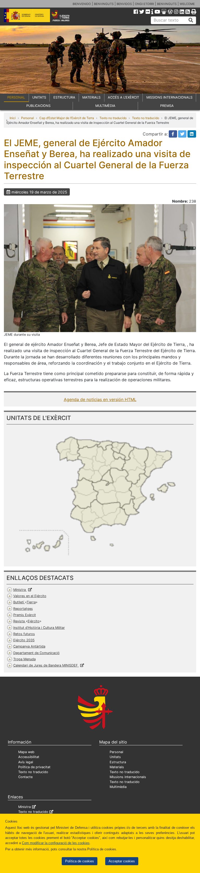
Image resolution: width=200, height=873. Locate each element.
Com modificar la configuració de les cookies (56, 843)
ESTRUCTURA (64, 97)
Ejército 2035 (24, 640)
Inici (13, 118)
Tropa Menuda (24, 659)
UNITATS (39, 97)
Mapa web (26, 752)
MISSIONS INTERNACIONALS (169, 97)
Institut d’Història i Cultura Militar (39, 628)
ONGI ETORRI (144, 4)
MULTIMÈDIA (105, 106)
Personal (27, 118)
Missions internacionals (128, 777)
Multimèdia (118, 787)
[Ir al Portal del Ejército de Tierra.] (64, 15)
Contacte (25, 777)
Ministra (20, 590)
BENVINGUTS (104, 4)
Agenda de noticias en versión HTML (100, 399)
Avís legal (25, 762)
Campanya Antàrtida (29, 646)
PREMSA (167, 106)
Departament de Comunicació (36, 653)
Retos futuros (24, 634)
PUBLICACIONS (38, 106)
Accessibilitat (28, 757)
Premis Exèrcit (24, 615)
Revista (26, 621)
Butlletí (24, 602)
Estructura (118, 762)
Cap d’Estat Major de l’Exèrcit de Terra (66, 118)
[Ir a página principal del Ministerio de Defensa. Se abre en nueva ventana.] (27, 15)
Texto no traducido (113, 118)
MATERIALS (91, 97)
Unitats (115, 757)
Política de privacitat (34, 767)
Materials (117, 767)
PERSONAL (16, 97)
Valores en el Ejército (29, 596)
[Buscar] (191, 20)
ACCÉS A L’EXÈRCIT (123, 97)
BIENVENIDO (82, 4)
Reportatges (23, 609)
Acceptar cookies (122, 861)
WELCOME (187, 4)
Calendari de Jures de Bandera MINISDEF (46, 665)
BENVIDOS (124, 4)
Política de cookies (79, 861)
